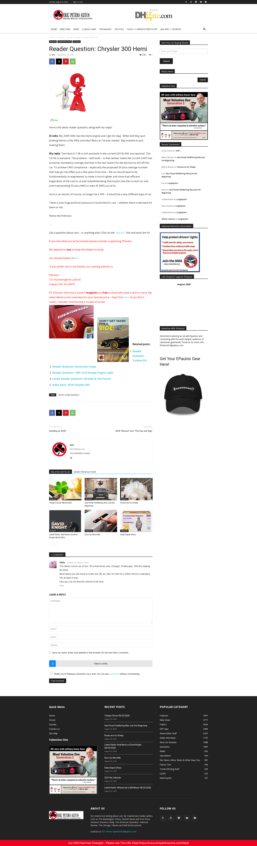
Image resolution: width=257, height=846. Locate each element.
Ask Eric (164, 29)
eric (53, 55)
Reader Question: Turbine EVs (139, 356)
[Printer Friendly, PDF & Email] (101, 120)
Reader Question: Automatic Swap (74, 366)
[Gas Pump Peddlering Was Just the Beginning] (101, 489)
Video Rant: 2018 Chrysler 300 (70, 385)
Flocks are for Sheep (129, 503)
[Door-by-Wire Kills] (101, 521)
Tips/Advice (105, 29)
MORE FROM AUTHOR (85, 471)
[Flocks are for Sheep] (136, 489)
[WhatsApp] (73, 61)
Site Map (53, 733)
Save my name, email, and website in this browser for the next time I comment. (90, 652)
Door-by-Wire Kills (92, 534)
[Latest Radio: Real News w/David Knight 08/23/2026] (65, 521)
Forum (52, 720)
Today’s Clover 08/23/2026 (60, 503)
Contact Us (54, 728)
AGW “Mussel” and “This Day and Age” (134, 431)
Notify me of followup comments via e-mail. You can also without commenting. (97, 674)
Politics (119, 29)
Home (54, 29)
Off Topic (76, 42)
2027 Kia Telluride (112, 778)
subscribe (114, 674)
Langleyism (172, 183)
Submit (166, 61)
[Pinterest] (66, 61)
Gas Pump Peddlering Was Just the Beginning (125, 725)
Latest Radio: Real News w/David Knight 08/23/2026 (122, 746)
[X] (59, 61)
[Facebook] (52, 61)
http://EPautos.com (77, 449)
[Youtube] (195, 818)
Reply (61, 585)
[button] (204, 29)
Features (60, 37)
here (75, 258)
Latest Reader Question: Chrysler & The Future (81, 378)
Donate (176, 29)
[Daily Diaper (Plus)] (136, 521)
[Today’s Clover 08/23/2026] (65, 489)
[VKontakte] (187, 818)
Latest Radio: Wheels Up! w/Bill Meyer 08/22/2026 (127, 787)
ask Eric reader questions (68, 395)
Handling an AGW (57, 431)
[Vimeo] (179, 818)
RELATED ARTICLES (60, 471)
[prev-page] (51, 543)
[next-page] (56, 543)
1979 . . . (178, 150)
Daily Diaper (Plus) (128, 534)
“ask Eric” (120, 232)
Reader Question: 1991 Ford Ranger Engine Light (82, 372)
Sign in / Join (78, 2)
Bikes (76, 29)
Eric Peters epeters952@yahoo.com (119, 831)
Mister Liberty (168, 219)
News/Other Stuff (147, 29)
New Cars (65, 29)
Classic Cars (89, 29)
